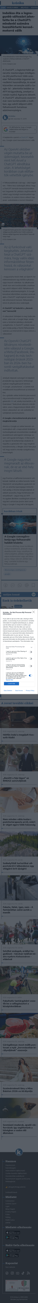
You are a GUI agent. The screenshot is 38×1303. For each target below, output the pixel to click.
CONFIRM (11, 683)
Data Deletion (8, 690)
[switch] (30, 652)
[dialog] (19, 651)
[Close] (34, 612)
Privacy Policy (30, 690)
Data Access (19, 690)
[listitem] (19, 647)
